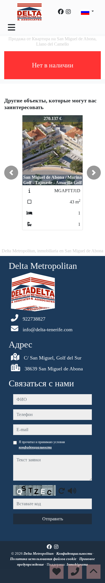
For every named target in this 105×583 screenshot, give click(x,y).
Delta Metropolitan (39, 553)
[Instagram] (68, 12)
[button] (11, 173)
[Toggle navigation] (11, 27)
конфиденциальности (35, 447)
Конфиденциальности (74, 553)
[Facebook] (61, 12)
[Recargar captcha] (61, 490)
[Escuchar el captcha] (71, 490)
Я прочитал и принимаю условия (42, 444)
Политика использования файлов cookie (43, 559)
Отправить (52, 518)
